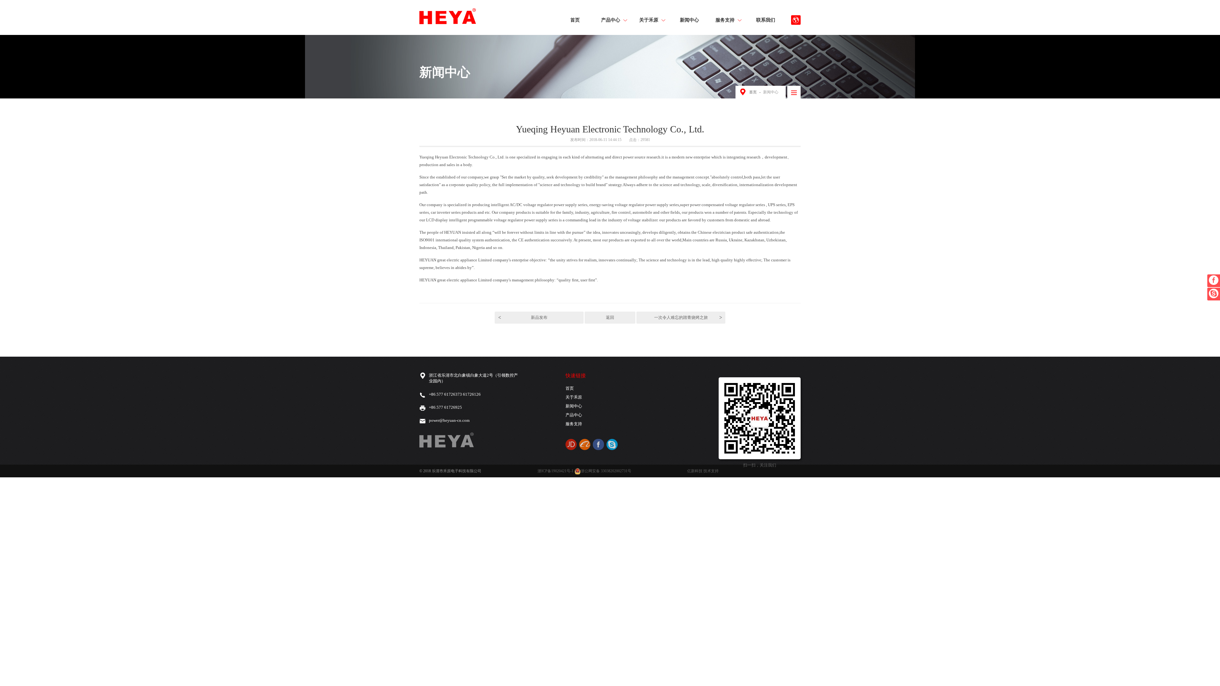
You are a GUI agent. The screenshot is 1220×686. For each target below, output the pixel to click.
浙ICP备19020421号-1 (555, 471)
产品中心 (610, 20)
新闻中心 (689, 20)
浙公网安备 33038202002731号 (606, 471)
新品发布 (523, 317)
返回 (610, 317)
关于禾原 (648, 20)
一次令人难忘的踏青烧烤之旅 (688, 317)
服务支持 (725, 20)
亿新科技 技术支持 (703, 471)
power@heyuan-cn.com (449, 420)
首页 (575, 20)
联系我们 (765, 20)
